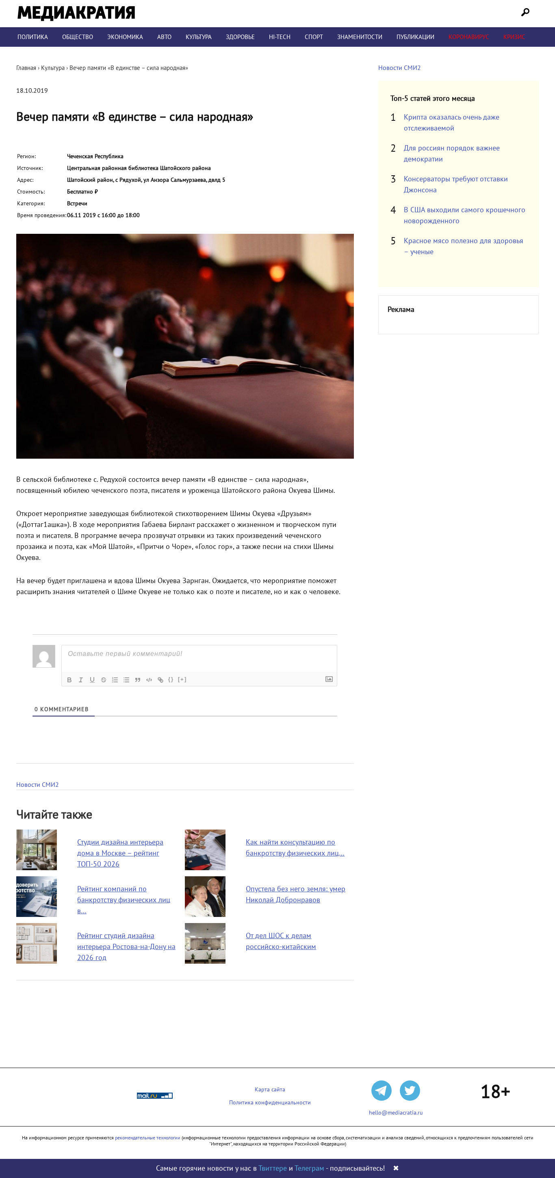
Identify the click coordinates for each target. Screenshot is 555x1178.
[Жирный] (69, 680)
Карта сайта (270, 1089)
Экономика (125, 37)
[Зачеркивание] (103, 680)
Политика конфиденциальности (270, 1102)
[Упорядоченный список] (115, 680)
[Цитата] (137, 680)
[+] (182, 679)
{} (171, 679)
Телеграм (309, 1168)
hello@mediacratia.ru (396, 1112)
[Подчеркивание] (92, 680)
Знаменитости (359, 37)
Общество (77, 37)
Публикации (415, 37)
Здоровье (240, 37)
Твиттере (272, 1168)
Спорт (314, 37)
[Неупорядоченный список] (126, 680)
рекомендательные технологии (147, 1138)
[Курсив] (81, 680)
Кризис (514, 37)
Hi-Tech (280, 37)
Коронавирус (469, 37)
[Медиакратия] (76, 13)
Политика (32, 37)
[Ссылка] (160, 680)
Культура (199, 37)
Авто (164, 37)
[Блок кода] (149, 680)
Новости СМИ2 (37, 784)
